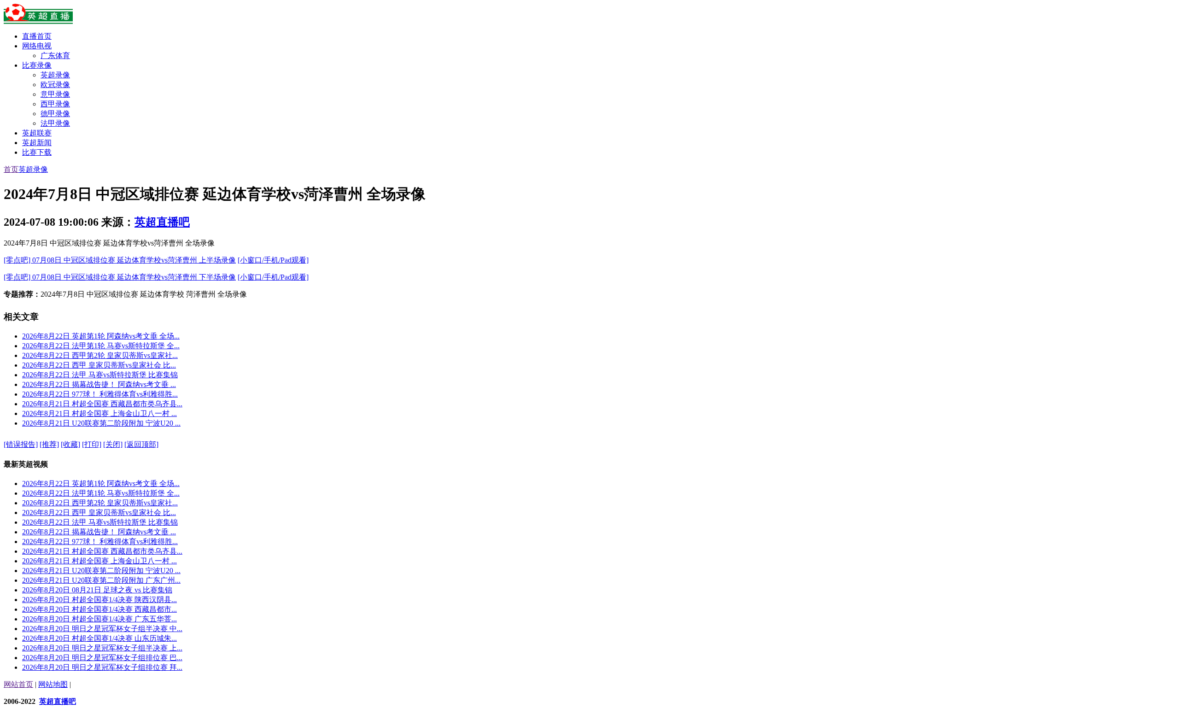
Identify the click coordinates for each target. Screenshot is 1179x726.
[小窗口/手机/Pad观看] (273, 260)
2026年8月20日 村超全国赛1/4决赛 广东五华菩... (99, 619)
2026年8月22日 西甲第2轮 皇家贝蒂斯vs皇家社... (100, 355)
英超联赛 (37, 133)
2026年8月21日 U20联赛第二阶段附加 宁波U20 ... (101, 423)
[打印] (91, 444)
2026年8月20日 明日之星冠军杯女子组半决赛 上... (102, 648)
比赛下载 (37, 152)
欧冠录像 (55, 84)
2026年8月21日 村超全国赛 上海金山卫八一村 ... (99, 413)
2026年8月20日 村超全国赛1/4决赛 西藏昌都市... (99, 609)
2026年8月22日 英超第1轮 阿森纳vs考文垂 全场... (101, 336)
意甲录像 (55, 94)
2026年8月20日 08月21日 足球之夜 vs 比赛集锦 (97, 590)
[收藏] (70, 444)
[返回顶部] (141, 444)
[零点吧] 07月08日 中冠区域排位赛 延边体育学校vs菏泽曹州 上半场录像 (120, 260)
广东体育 (55, 55)
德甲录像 (55, 113)
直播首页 (37, 36)
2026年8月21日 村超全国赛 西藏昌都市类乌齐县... (102, 404)
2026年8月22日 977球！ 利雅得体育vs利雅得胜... (100, 394)
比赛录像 (37, 65)
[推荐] (49, 444)
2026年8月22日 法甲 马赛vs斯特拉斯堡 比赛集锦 (100, 375)
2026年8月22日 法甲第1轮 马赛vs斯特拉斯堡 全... (101, 346)
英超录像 (55, 75)
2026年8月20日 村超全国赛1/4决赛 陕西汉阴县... (99, 599)
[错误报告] (21, 444)
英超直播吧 (162, 222)
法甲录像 (55, 123)
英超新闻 (37, 142)
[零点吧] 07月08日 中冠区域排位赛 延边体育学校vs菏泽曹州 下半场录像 (120, 277)
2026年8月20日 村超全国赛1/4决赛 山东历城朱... (99, 638)
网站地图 (53, 684)
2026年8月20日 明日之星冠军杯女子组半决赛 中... (102, 628)
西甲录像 (55, 104)
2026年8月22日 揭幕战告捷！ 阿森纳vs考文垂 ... (99, 384)
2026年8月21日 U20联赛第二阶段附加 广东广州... (101, 580)
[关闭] (113, 444)
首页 (11, 169)
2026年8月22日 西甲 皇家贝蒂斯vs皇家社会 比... (99, 365)
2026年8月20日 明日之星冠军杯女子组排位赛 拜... (102, 667)
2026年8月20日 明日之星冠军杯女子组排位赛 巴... (102, 658)
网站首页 (18, 684)
